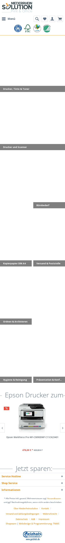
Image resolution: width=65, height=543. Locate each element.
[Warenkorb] (60, 19)
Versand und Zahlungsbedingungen (22, 513)
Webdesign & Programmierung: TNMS (39, 523)
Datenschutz (22, 519)
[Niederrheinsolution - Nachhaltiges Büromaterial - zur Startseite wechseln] (17, 8)
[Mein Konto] (52, 19)
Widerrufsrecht (50, 513)
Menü (11, 19)
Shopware (11, 523)
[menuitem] (8, 19)
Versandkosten (54, 498)
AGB (33, 519)
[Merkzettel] (44, 19)
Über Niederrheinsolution (26, 508)
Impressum (43, 519)
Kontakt (45, 508)
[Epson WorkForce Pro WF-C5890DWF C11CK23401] (32, 418)
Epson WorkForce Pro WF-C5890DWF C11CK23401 (32, 437)
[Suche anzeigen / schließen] (37, 19)
